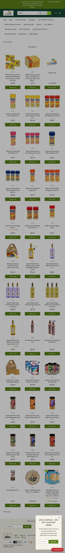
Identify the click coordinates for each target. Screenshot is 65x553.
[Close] (59, 518)
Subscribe (53, 542)
